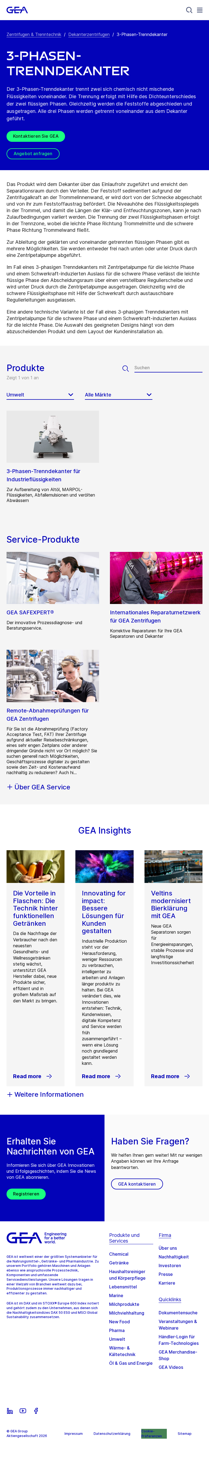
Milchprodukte (124, 1304)
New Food (119, 1321)
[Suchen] (128, 368)
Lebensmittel (123, 1286)
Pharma (117, 1330)
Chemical (118, 1254)
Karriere (167, 1283)
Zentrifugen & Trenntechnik (34, 34)
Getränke (119, 1262)
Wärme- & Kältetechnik (122, 1351)
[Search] (189, 10)
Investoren (170, 1265)
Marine (116, 1295)
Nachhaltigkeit (174, 1256)
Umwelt (117, 1339)
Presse (166, 1274)
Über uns (168, 1248)
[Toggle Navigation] (199, 10)
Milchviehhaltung (126, 1313)
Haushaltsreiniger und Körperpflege (127, 1275)
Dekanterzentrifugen (89, 34)
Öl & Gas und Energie (131, 1363)
